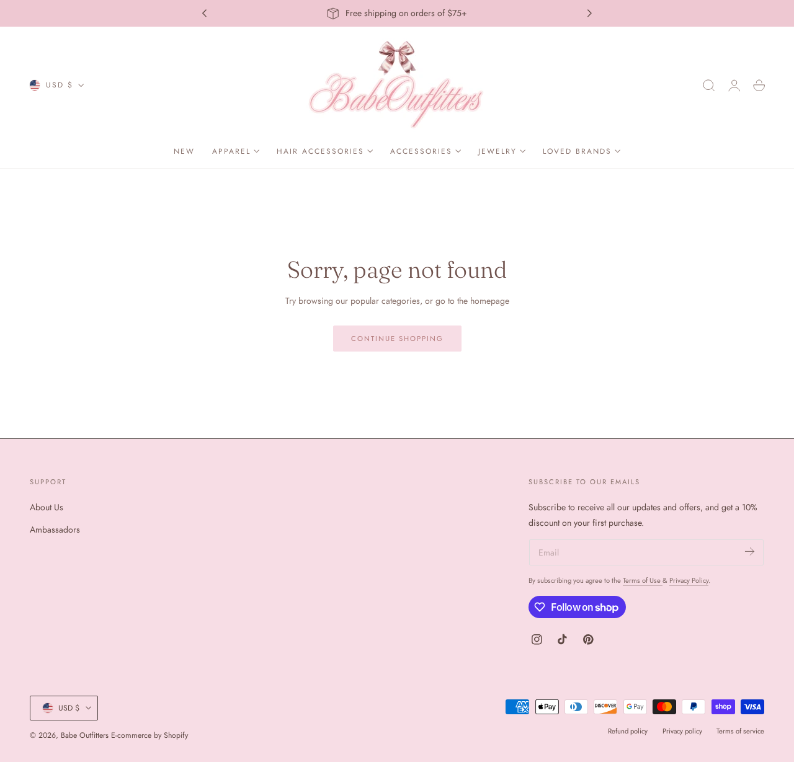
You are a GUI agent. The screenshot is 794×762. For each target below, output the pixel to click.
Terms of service (740, 731)
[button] (709, 85)
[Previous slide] (204, 14)
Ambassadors (55, 529)
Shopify (176, 735)
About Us (46, 507)
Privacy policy (682, 731)
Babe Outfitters (85, 735)
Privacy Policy (688, 580)
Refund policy (628, 731)
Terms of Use (642, 580)
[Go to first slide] (590, 14)
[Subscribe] (749, 551)
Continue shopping (397, 338)
